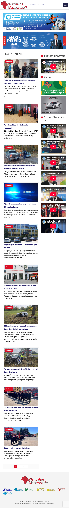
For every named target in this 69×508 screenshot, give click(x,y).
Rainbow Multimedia (49, 503)
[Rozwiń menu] (65, 5)
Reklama (28, 501)
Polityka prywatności (37, 501)
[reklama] (53, 105)
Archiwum (22, 501)
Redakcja (46, 501)
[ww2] (53, 88)
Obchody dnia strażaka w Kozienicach (17, 448)
